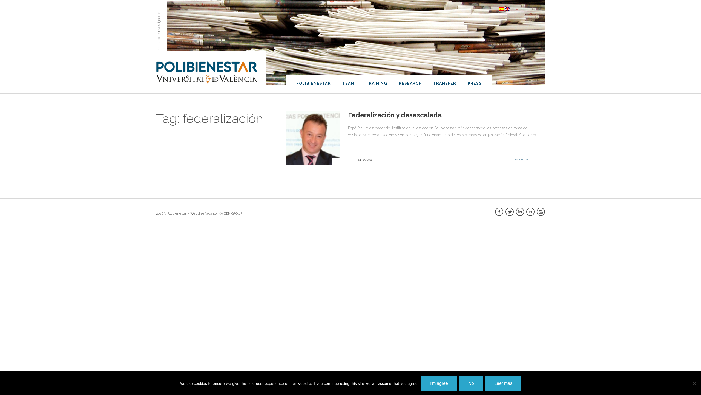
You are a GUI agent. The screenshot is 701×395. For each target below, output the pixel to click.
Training (376, 83)
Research (410, 83)
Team (348, 83)
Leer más (503, 383)
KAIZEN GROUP (230, 213)
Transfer (444, 83)
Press (475, 83)
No (471, 383)
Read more (520, 159)
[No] (694, 383)
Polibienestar (313, 83)
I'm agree (439, 383)
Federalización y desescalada (395, 115)
